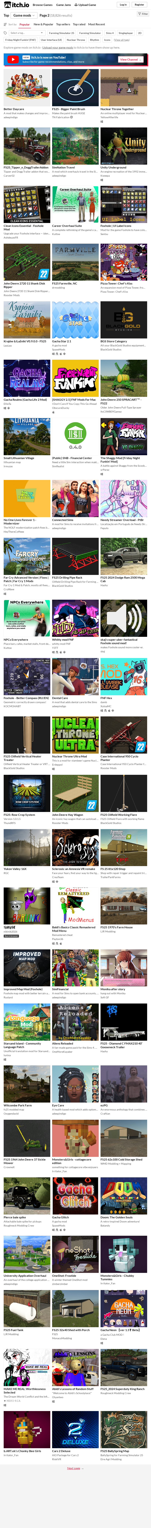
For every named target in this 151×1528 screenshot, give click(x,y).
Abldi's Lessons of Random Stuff (73, 1389)
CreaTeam (58, 877)
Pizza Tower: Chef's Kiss (116, 283)
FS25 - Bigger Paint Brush (68, 109)
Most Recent (96, 24)
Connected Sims (62, 520)
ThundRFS (9, 823)
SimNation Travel (63, 167)
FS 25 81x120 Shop (113, 869)
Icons (107, 39)
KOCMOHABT (12, 706)
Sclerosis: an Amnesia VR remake (73, 869)
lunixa (7, 1055)
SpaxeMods (58, 349)
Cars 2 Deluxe (61, 1451)
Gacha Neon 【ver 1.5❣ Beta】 (121, 1330)
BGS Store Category (114, 341)
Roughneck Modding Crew (19, 1225)
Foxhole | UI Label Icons (116, 225)
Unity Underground (113, 167)
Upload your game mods (57, 47)
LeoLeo (8, 345)
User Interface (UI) (51, 39)
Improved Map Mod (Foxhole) (23, 989)
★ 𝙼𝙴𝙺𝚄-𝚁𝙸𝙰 (12, 1400)
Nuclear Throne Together (117, 109)
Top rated (79, 24)
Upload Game (87, 4)
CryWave (9, 589)
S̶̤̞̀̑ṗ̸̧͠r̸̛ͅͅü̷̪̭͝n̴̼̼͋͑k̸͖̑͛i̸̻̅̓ (9, 927)
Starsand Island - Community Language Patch (22, 1045)
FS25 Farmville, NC (64, 283)
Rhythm (94, 39)
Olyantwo (57, 1397)
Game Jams (63, 4)
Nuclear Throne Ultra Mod (69, 756)
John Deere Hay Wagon (67, 814)
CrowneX (9, 1167)
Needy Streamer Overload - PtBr (122, 520)
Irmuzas (8, 466)
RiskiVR (56, 1459)
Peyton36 (57, 939)
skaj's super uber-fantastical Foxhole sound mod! (119, 641)
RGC (6, 873)
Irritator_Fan (59, 1171)
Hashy (104, 585)
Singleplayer (126, 33)
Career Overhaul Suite (67, 225)
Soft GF (105, 997)
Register (139, 4)
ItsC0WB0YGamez (111, 411)
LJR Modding (108, 931)
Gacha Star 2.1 (61, 341)
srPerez (105, 469)
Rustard (8, 997)
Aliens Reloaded (62, 1043)
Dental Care (60, 698)
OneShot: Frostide (64, 1275)
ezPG (104, 1105)
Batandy (105, 1225)
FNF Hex (106, 698)
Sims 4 (110, 33)
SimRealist (58, 466)
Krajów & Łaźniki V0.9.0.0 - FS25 (25, 341)
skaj (103, 651)
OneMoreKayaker (62, 1051)
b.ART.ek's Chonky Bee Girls (22, 1451)
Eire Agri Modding (111, 1459)
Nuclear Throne (76, 39)
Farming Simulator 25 (61, 33)
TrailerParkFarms (111, 877)
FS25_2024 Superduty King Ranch (123, 1389)
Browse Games (42, 4)
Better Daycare (14, 109)
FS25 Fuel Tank (13, 1330)
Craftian (105, 1113)
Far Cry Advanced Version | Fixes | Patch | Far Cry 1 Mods (26, 579)
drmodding (58, 287)
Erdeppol (57, 764)
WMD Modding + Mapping (116, 1163)
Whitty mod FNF (63, 639)
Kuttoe (56, 234)
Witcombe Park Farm (18, 1105)
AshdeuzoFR (11, 237)
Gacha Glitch (60, 1217)
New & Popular (43, 24)
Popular (25, 24)
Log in (123, 4)
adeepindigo (11, 117)
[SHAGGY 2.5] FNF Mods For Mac (74, 399)
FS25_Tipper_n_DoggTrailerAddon (26, 167)
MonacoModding (62, 1338)
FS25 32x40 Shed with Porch (71, 1330)
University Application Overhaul (25, 1275)
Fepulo (104, 528)
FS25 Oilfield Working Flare (119, 814)
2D (139, 33)
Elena (104, 1338)
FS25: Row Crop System (19, 814)
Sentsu (104, 234)
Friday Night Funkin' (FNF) (20, 39)
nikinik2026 (10, 931)
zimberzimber (60, 1283)
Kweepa (105, 175)
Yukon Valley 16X (15, 869)
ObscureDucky (60, 407)
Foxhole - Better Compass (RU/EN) (26, 698)
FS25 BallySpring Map (115, 1451)
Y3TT (55, 647)
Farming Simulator (90, 33)
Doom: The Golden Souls (117, 1217)
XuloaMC (106, 706)
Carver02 (9, 175)
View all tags (122, 39)
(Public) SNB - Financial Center (72, 458)
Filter (145, 13)
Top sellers (63, 24)
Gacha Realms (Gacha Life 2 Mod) (25, 399)
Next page (73, 1468)
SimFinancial (60, 989)
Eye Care (58, 1105)
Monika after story (113, 989)
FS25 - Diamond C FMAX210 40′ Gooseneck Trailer (121, 1045)
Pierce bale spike (15, 1217)
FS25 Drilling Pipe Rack (67, 577)
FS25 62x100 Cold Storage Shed (121, 1159)
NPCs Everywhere (16, 639)
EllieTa (7, 403)
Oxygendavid (11, 1113)
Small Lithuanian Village (19, 458)
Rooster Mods (12, 295)
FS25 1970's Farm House (117, 927)
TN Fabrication (60, 117)
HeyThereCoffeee (14, 531)
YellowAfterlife (109, 117)
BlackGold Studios (111, 349)
